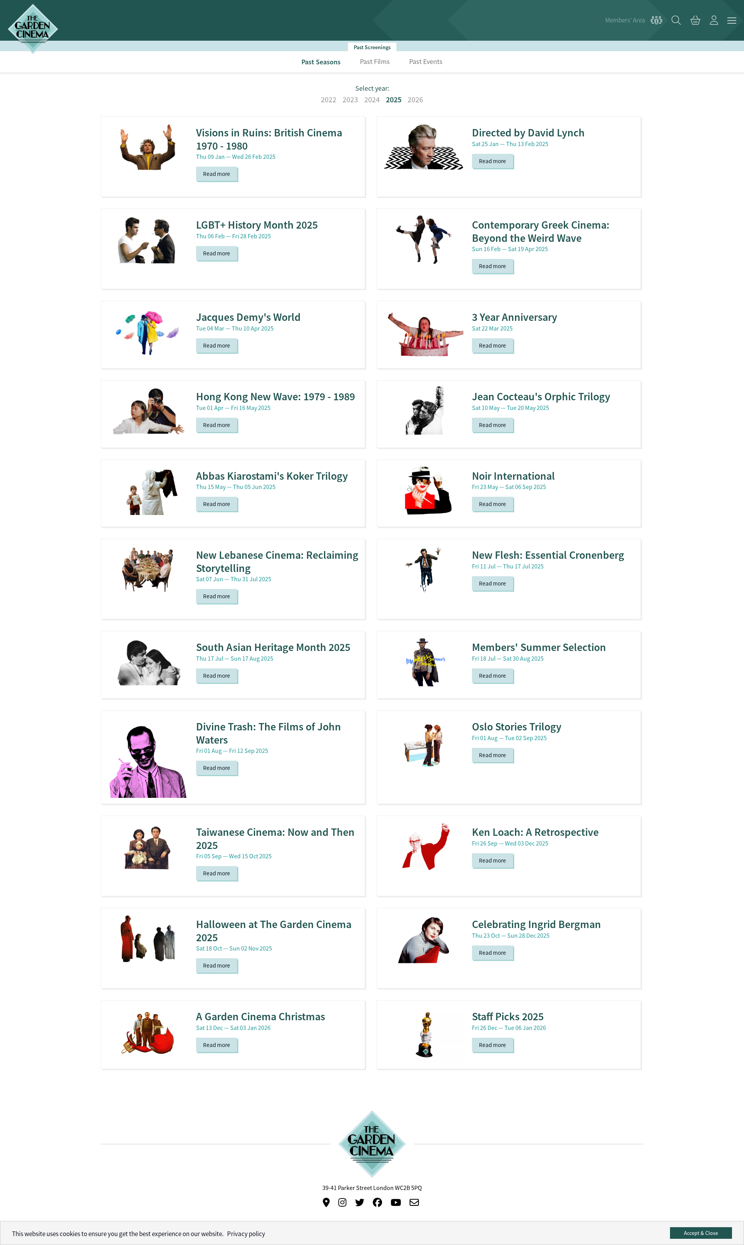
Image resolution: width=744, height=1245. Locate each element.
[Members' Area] (633, 20)
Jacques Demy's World (248, 317)
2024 (372, 100)
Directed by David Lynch (528, 133)
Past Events (426, 61)
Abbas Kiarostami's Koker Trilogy (272, 476)
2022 (328, 100)
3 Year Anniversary (514, 317)
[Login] (714, 20)
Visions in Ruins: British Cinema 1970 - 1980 (269, 139)
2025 (393, 100)
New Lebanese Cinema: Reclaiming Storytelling (277, 561)
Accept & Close (701, 1233)
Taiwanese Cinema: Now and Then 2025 (275, 838)
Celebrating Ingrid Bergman (536, 924)
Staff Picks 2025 (508, 1016)
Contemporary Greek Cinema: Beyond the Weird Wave (541, 231)
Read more (216, 173)
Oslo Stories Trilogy (516, 727)
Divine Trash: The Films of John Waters (268, 733)
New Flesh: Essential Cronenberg (548, 555)
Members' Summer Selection (539, 647)
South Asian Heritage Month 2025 (273, 647)
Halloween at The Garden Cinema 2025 (273, 931)
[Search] (676, 20)
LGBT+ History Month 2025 (257, 225)
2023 (350, 100)
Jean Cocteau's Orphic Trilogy (541, 396)
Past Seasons (321, 61)
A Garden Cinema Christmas (260, 1016)
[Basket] (695, 20)
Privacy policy (246, 1234)
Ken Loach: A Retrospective (535, 832)
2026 (415, 100)
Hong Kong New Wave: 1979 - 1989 (275, 396)
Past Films (375, 61)
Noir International (513, 476)
